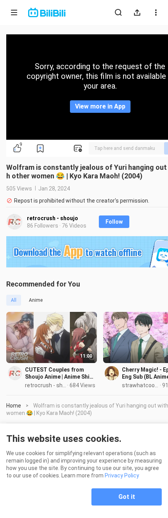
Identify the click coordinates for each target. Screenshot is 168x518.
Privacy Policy (122, 475)
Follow (114, 222)
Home (13, 405)
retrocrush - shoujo (52, 218)
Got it (126, 496)
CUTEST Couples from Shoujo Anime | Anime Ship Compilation (59, 373)
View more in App (100, 106)
